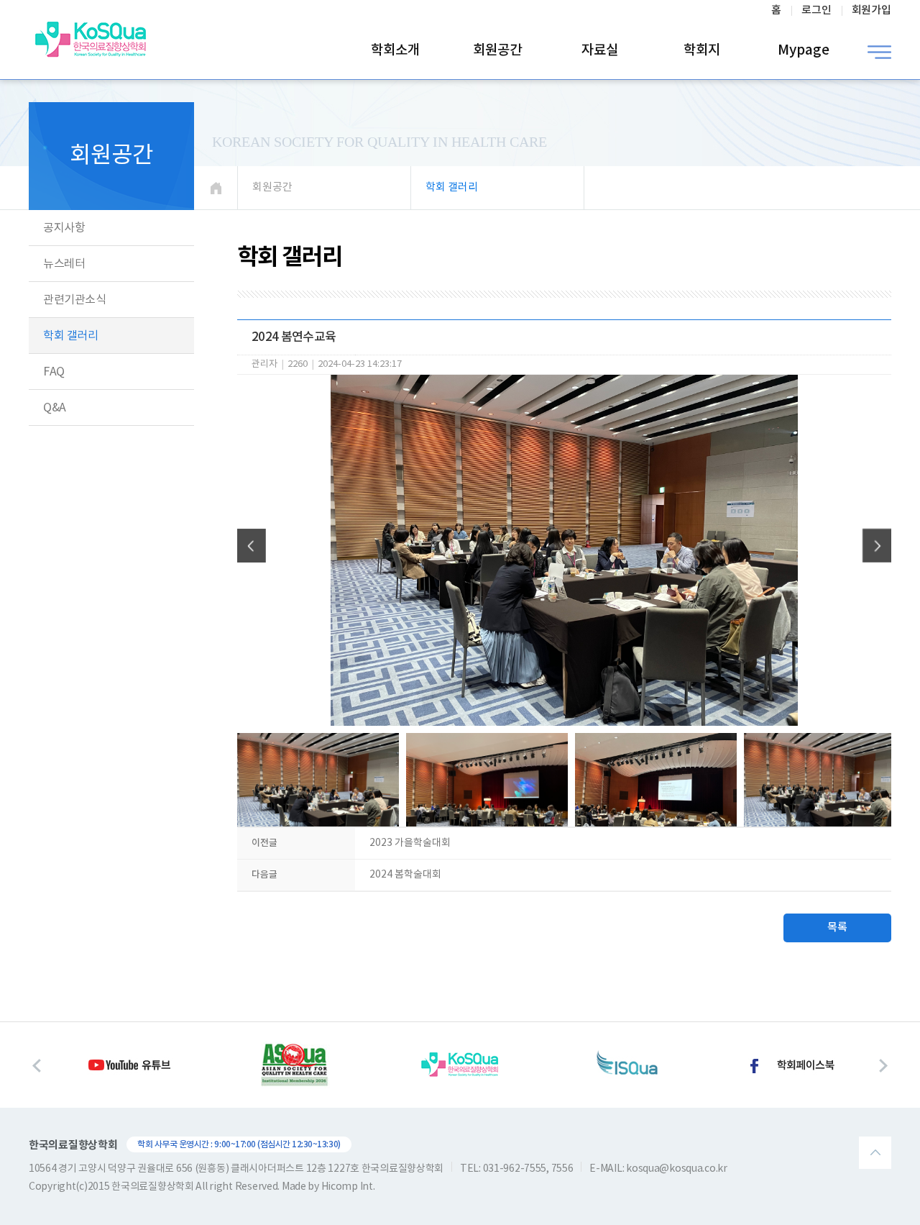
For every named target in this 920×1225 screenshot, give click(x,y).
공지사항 (64, 228)
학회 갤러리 (70, 335)
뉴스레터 (64, 264)
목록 (837, 927)
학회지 (702, 50)
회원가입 (871, 10)
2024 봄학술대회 (405, 874)
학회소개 (395, 50)
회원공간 (497, 50)
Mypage (803, 50)
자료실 (599, 50)
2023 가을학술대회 (410, 843)
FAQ (54, 371)
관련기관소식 (74, 299)
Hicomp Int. (348, 1187)
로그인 (816, 10)
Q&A (54, 407)
